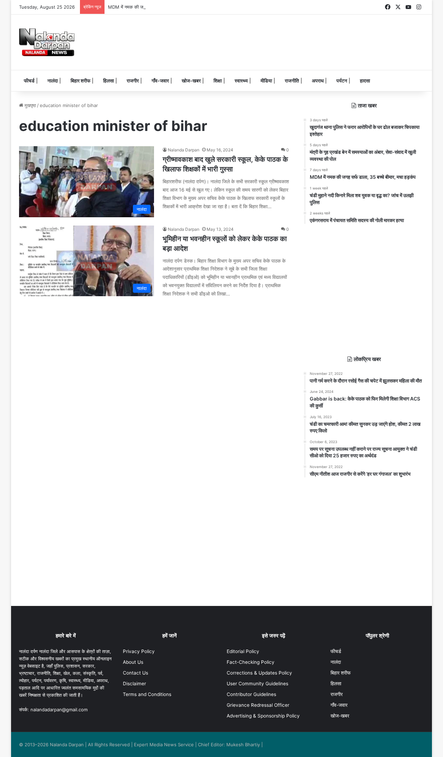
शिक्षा (218, 80)
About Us (133, 662)
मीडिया (266, 80)
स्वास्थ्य (241, 80)
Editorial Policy (243, 651)
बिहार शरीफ (80, 80)
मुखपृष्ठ (29, 105)
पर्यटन (341, 80)
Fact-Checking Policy (250, 662)
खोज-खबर (191, 80)
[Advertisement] (291, 37)
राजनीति (292, 80)
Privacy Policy (139, 651)
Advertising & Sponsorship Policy (263, 716)
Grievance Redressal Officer (258, 705)
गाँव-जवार (160, 80)
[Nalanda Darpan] (46, 42)
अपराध (318, 80)
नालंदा (52, 80)
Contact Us (135, 673)
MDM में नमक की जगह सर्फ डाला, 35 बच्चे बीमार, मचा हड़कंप (160, 7)
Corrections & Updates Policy (259, 673)
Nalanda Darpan (183, 149)
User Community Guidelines (257, 683)
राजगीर (133, 80)
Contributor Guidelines (251, 694)
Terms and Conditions (147, 694)
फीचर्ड (29, 80)
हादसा (365, 80)
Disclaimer (134, 683)
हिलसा (108, 80)
